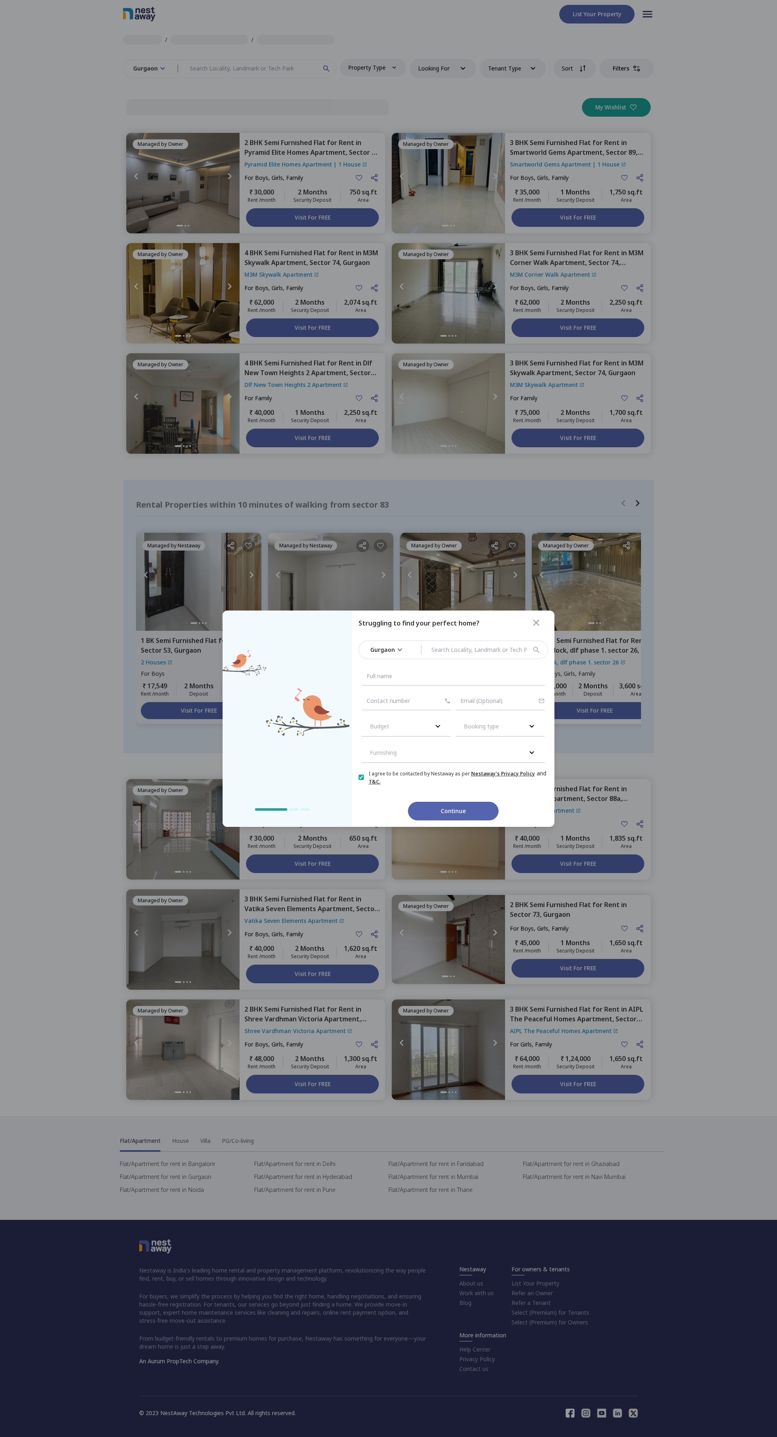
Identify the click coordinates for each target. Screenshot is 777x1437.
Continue (453, 811)
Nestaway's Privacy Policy (503, 773)
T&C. (374, 781)
